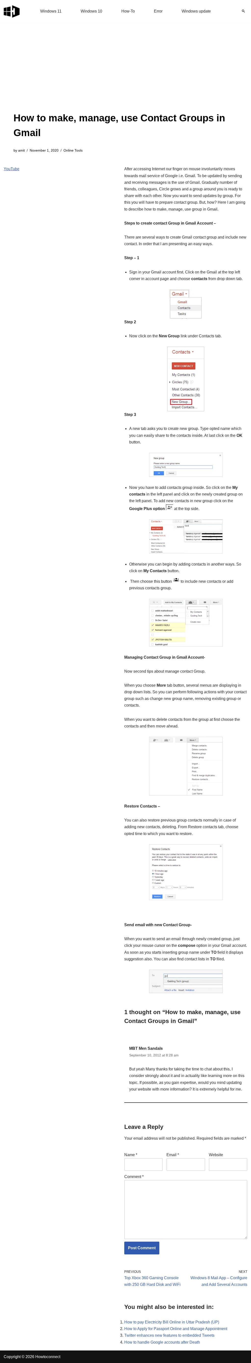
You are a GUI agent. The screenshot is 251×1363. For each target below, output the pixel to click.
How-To (128, 11)
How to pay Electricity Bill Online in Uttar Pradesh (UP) (171, 1322)
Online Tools (73, 150)
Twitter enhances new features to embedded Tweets (169, 1335)
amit (21, 150)
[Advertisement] (125, 73)
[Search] (243, 11)
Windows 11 (51, 11)
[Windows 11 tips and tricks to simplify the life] (12, 11)
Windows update (196, 11)
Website (216, 1155)
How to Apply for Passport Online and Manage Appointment (175, 1329)
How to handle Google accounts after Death (162, 1342)
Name (130, 1155)
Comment (134, 1177)
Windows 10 (91, 11)
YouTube (11, 169)
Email (172, 1155)
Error (158, 11)
